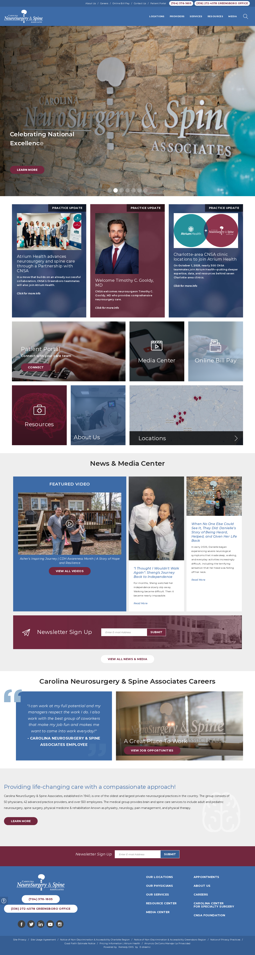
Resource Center (161, 903)
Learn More (27, 170)
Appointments (206, 877)
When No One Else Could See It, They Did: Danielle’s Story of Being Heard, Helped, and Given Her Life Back (214, 532)
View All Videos (70, 571)
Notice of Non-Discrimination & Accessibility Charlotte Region (95, 939)
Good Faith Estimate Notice (80, 943)
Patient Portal (158, 3)
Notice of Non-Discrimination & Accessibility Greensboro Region (170, 939)
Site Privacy (19, 939)
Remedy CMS (126, 947)
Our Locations (159, 877)
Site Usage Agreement (43, 939)
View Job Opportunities (152, 750)
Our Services (157, 894)
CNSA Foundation (209, 915)
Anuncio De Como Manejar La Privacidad (167, 943)
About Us (90, 3)
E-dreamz (145, 947)
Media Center (158, 912)
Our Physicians (159, 886)
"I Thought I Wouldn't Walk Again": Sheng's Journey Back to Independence (156, 572)
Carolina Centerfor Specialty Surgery (214, 905)
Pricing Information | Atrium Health (120, 943)
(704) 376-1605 (181, 3)
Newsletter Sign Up (64, 632)
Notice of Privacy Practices (225, 939)
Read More (141, 603)
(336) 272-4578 (222, 3)
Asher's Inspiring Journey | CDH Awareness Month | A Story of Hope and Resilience (70, 561)
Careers (104, 3)
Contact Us (140, 3)
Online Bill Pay (121, 3)
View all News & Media (127, 659)
